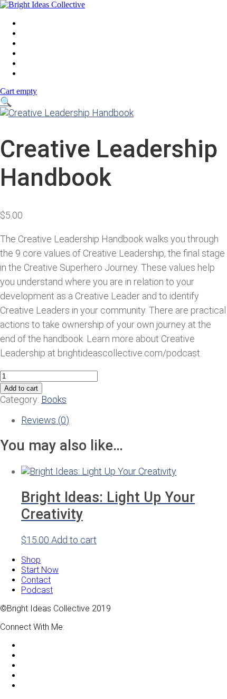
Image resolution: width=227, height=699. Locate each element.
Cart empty (18, 91)
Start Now (40, 73)
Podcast (37, 53)
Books (54, 399)
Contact (36, 63)
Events (33, 33)
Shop (31, 43)
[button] (6, 101)
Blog (29, 23)
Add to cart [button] (74, 539)
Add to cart (21, 388)
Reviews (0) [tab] (45, 420)
